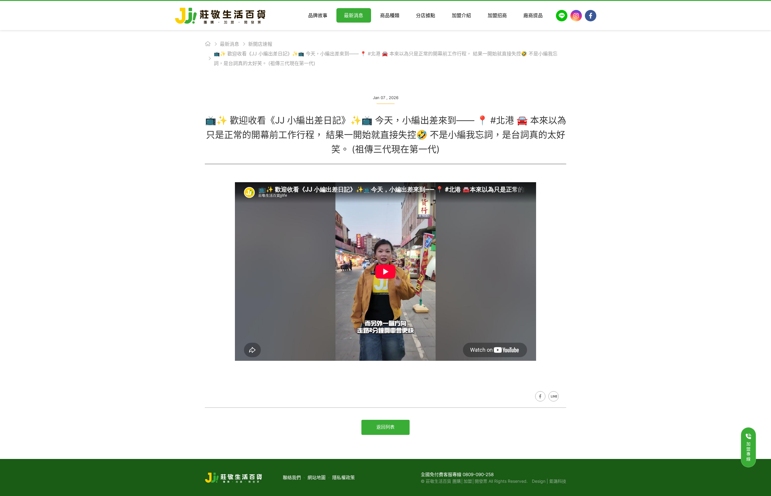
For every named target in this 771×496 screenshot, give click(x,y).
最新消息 (229, 44)
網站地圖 (316, 477)
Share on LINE (553, 396)
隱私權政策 (343, 477)
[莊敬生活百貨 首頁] (220, 15)
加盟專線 (748, 451)
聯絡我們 (292, 477)
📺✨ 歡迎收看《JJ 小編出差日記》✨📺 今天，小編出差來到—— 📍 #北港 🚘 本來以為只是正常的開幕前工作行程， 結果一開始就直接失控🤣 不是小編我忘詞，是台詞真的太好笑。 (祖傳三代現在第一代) (385, 58)
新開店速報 (260, 44)
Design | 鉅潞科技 (549, 481)
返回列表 (385, 427)
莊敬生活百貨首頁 (208, 44)
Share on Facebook (540, 396)
